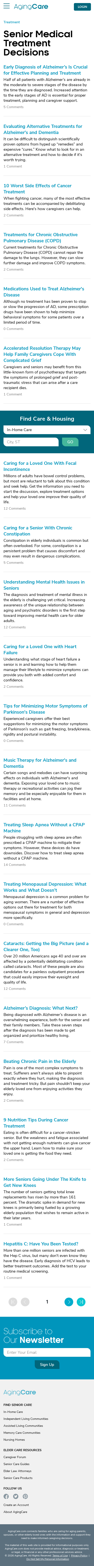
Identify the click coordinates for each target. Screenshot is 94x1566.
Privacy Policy (79, 1555)
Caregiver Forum (14, 1457)
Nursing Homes (14, 1440)
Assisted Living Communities (23, 1426)
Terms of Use (60, 1555)
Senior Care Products (18, 1478)
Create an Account (16, 1505)
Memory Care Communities (21, 1433)
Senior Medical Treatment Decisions (38, 43)
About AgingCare (15, 1512)
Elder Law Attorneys (17, 1471)
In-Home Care (13, 1412)
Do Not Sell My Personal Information (47, 1559)
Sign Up (47, 1364)
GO (70, 442)
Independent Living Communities (25, 1419)
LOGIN (82, 7)
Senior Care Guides (16, 1464)
